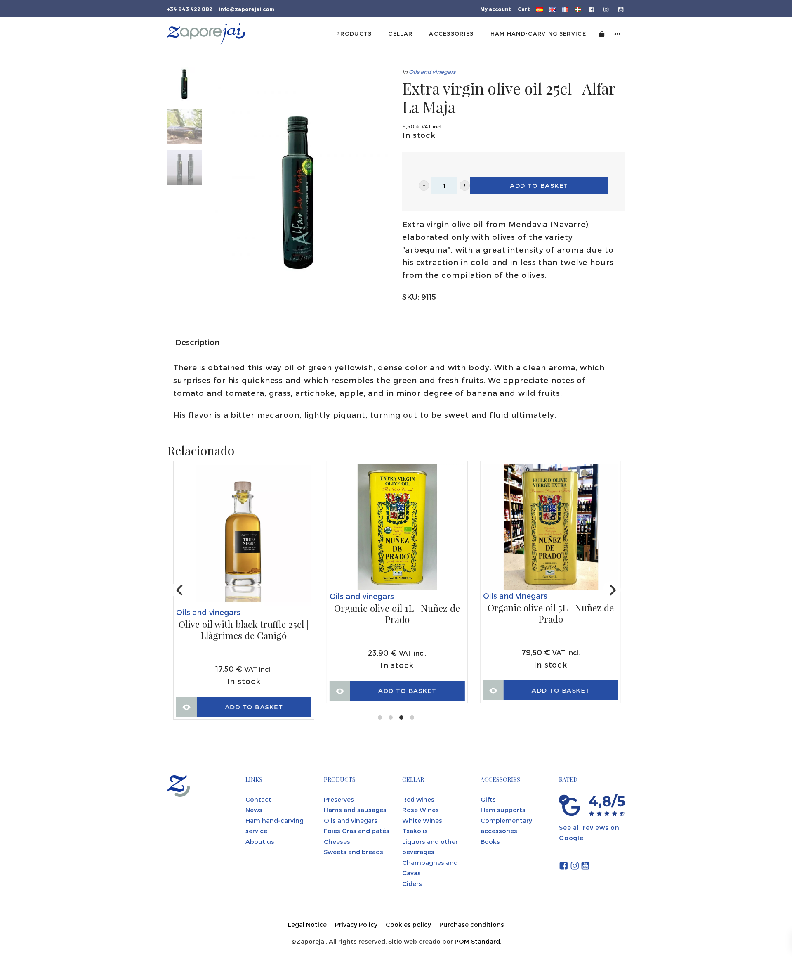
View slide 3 (401, 717)
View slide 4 (412, 717)
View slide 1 (380, 717)
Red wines (418, 799)
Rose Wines (420, 809)
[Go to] (592, 8)
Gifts (488, 799)
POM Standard (477, 941)
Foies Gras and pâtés (356, 830)
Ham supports (503, 809)
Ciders (412, 883)
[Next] (612, 590)
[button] (424, 185)
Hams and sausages (355, 809)
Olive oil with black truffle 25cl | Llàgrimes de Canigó (244, 630)
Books (490, 841)
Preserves (339, 799)
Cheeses (337, 841)
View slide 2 (391, 717)
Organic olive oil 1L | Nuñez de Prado (397, 614)
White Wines (422, 820)
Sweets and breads (353, 851)
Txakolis (415, 830)
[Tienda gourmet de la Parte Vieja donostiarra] (206, 34)
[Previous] (180, 590)
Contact (258, 799)
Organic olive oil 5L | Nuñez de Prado (551, 613)
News (253, 809)
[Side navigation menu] (617, 33)
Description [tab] (197, 342)
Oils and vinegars (432, 71)
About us (259, 841)
